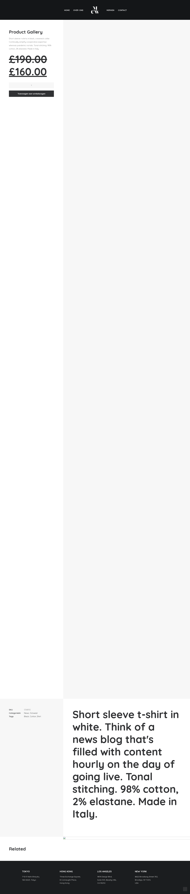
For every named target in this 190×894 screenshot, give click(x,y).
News (26, 713)
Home (67, 10)
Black (26, 716)
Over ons (78, 10)
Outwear (34, 713)
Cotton (33, 716)
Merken (110, 10)
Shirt (39, 716)
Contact (122, 10)
